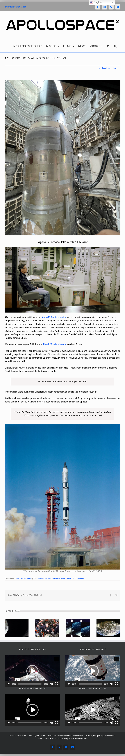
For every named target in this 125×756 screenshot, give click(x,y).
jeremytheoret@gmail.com (15, 7)
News (29, 578)
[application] (32, 671)
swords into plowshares (55, 578)
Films (17, 578)
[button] (115, 45)
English (97, 2)
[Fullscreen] (56, 683)
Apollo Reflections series (53, 317)
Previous (106, 68)
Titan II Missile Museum (54, 344)
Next (115, 68)
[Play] (8, 683)
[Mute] (51, 683)
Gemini (23, 578)
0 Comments (78, 578)
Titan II (68, 578)
